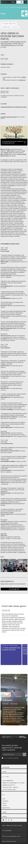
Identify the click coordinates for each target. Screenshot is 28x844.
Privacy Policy (16, 836)
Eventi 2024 (6, 7)
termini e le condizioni (13, 758)
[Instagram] (6, 820)
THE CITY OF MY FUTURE (8, 789)
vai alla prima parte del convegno (9, 117)
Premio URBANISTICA (7, 780)
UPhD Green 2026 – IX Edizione (10, 787)
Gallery (4, 771)
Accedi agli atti (14, 589)
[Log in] (25, 2)
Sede (3, 798)
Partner (4, 812)
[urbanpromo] (8, 2)
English (2, 556)
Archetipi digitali (11, 841)
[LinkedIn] (11, 820)
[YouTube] (3, 820)
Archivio (4, 816)
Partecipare (5, 801)
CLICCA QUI (22, 80)
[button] (3, 567)
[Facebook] (9, 820)
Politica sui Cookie (7, 836)
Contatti (4, 805)
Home (2, 7)
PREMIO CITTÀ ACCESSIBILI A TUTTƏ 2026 (13, 782)
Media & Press (6, 807)
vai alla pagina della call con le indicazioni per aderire (14, 107)
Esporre (4, 803)
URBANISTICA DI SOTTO (8, 785)
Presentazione (5, 767)
